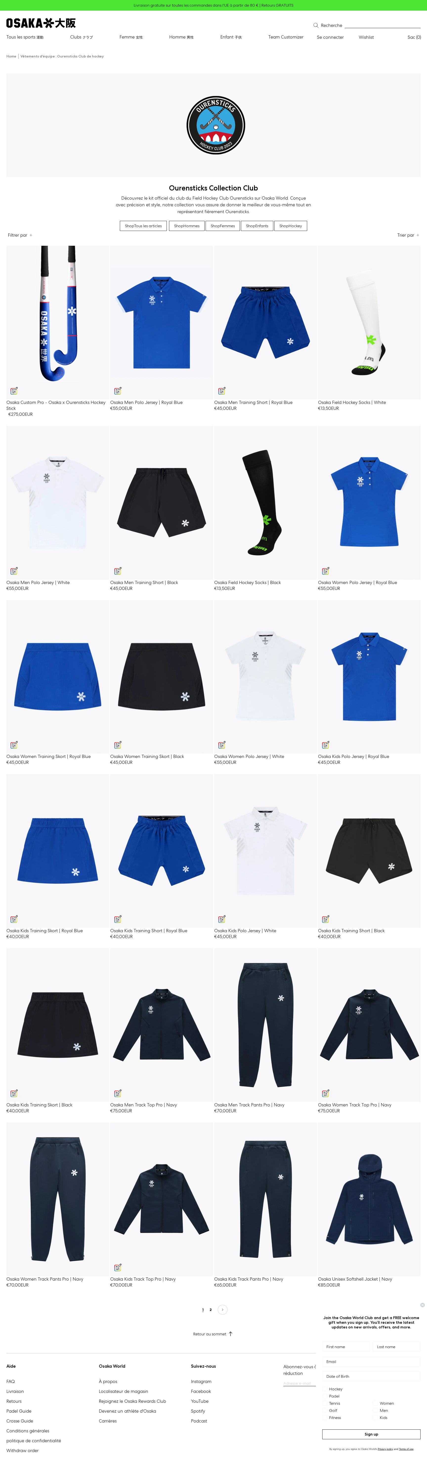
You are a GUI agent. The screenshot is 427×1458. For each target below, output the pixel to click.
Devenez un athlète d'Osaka (127, 1411)
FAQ (10, 1381)
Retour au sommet (209, 1333)
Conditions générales (27, 1431)
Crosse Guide (19, 1421)
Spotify (198, 1411)
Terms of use (406, 1449)
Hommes (186, 225)
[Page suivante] (223, 1310)
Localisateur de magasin (123, 1391)
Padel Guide (18, 1411)
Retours (13, 1401)
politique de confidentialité (33, 1440)
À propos (108, 1381)
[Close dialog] (422, 1305)
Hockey (290, 225)
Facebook (201, 1391)
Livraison (15, 1391)
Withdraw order (22, 1450)
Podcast (199, 1421)
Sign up (371, 1434)
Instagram (201, 1381)
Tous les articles (143, 225)
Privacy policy (385, 1449)
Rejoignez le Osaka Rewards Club (132, 1401)
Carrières (108, 1421)
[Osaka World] (41, 23)
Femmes (223, 225)
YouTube (200, 1401)
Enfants (257, 225)
